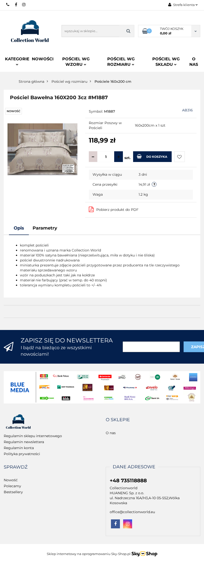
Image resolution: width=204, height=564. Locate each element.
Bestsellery (13, 492)
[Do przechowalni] (179, 156)
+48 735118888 (8, 4)
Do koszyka (156, 157)
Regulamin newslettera (24, 442)
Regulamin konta (19, 448)
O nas (193, 62)
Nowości (42, 59)
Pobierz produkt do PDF (117, 209)
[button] (118, 420)
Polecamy (12, 486)
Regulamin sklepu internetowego (33, 436)
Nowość (11, 480)
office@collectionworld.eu (132, 512)
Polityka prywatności (22, 454)
